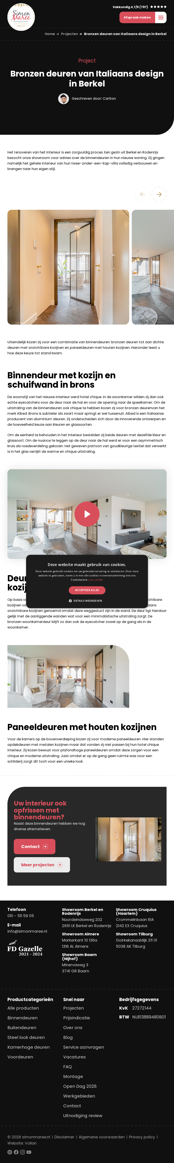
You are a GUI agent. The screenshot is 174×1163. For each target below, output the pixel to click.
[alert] (87, 581)
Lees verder (95, 580)
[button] (87, 601)
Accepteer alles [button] (87, 590)
